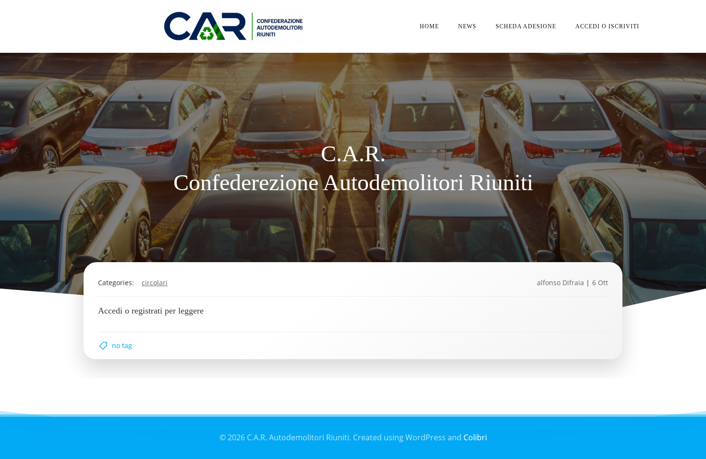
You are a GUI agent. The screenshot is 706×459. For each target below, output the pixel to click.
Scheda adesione (526, 26)
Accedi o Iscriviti (607, 26)
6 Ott (600, 282)
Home (429, 26)
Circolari (155, 282)
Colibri (475, 437)
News (467, 26)
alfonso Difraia (560, 282)
